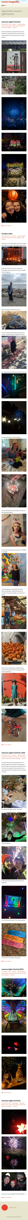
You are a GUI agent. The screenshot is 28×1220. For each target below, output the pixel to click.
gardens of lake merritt (7, 758)
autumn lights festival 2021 (13, 969)
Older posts (10, 1207)
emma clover (13, 237)
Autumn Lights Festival (11, 22)
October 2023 (7, 234)
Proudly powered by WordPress (14, 1217)
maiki (23, 237)
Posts (15, 24)
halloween (19, 237)
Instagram (16, 1103)
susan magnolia (16, 758)
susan (15, 27)
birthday (7, 237)
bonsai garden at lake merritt (12, 26)
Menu (3, 5)
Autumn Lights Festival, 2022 (13, 753)
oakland (9, 27)
